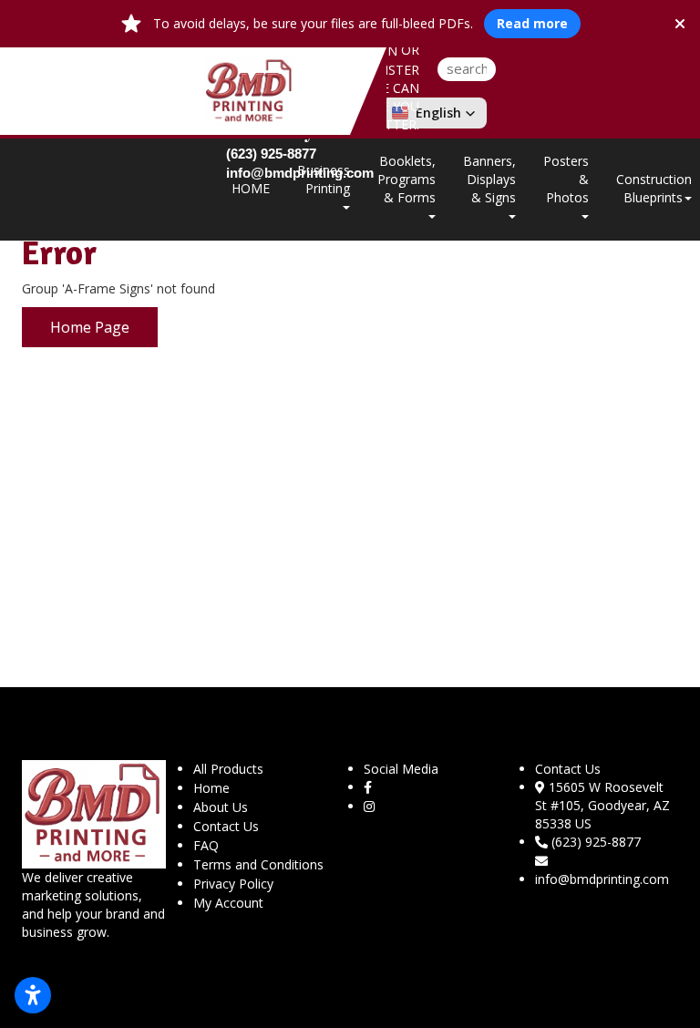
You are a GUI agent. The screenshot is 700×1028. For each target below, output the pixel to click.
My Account (228, 902)
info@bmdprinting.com (602, 879)
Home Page (89, 327)
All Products (228, 768)
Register (389, 69)
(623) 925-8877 (596, 841)
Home (211, 788)
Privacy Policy (233, 883)
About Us (220, 807)
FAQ (206, 845)
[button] (434, 113)
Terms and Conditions (258, 864)
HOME (251, 188)
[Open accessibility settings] (33, 995)
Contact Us (226, 826)
